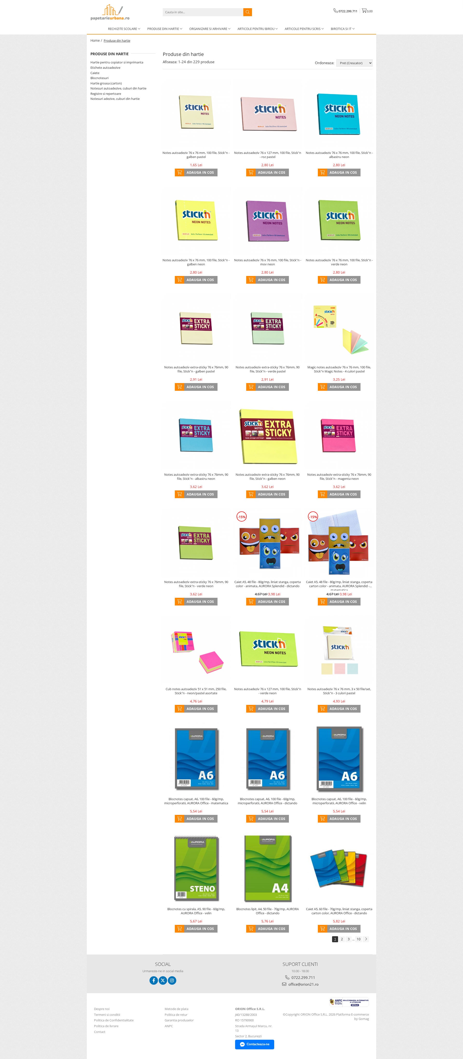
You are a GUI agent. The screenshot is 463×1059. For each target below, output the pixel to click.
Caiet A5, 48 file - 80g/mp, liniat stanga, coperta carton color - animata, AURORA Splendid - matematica (339, 585)
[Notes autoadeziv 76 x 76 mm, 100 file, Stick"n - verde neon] (339, 221)
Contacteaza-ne (258, 1044)
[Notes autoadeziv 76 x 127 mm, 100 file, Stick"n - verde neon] (268, 650)
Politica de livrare (106, 1026)
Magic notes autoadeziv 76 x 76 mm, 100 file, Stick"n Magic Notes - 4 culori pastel (339, 369)
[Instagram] (172, 980)
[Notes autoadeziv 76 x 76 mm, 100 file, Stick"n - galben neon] (196, 221)
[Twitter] (163, 980)
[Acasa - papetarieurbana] (114, 12)
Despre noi (101, 1009)
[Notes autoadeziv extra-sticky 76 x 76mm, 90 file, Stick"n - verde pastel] (268, 328)
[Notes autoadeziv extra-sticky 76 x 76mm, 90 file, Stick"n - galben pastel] (196, 328)
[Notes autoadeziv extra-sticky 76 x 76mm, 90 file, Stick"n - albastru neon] (196, 435)
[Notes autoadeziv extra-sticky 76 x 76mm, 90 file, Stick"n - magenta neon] (339, 435)
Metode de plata (176, 1009)
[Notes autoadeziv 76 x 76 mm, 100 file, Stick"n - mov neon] (268, 221)
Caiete (94, 73)
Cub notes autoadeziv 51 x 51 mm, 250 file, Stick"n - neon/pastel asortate (196, 691)
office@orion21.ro (303, 984)
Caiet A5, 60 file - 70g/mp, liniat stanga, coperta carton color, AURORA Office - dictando (339, 911)
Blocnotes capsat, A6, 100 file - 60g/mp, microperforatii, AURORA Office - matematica (196, 801)
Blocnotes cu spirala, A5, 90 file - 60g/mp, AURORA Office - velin (196, 911)
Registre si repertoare (105, 93)
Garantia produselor (179, 1020)
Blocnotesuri (99, 78)
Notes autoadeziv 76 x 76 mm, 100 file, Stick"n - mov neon (267, 262)
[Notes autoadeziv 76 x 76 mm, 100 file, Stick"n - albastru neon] (339, 114)
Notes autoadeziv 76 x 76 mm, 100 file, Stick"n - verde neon (339, 262)
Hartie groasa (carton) (106, 83)
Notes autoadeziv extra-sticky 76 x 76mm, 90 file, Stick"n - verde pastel (268, 369)
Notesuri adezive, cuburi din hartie (115, 98)
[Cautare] (247, 12)
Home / (96, 40)
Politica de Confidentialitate (114, 1020)
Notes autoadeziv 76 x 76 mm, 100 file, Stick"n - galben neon (196, 262)
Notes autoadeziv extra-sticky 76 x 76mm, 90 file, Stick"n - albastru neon (196, 477)
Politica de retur (176, 1014)
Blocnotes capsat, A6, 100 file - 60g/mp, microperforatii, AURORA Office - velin (339, 801)
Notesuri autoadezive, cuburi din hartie (118, 88)
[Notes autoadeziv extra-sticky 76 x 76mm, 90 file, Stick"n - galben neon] (268, 435)
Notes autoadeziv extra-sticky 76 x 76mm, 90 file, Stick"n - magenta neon (339, 477)
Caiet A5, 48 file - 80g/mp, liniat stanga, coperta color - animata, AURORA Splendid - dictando (267, 584)
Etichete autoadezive (105, 67)
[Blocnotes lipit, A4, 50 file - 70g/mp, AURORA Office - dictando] (268, 868)
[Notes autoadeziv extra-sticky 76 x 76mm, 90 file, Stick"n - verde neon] (196, 543)
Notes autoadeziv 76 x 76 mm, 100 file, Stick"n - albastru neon (339, 155)
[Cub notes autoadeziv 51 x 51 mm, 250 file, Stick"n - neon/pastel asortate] (196, 650)
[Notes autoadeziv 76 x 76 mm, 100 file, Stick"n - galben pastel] (196, 114)
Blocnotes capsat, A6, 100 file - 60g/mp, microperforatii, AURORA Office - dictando (267, 801)
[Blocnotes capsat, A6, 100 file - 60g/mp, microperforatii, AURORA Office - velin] (339, 758)
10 (359, 939)
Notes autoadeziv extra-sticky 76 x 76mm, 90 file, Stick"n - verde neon (196, 584)
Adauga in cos (200, 172)
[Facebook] (154, 980)
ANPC (169, 1026)
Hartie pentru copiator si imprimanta (116, 62)
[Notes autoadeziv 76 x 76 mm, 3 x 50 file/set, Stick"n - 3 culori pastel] (339, 650)
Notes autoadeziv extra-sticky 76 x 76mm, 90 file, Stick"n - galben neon (268, 477)
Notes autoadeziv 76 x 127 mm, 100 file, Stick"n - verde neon (267, 691)
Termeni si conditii (107, 1014)
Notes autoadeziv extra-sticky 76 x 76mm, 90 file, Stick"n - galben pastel (196, 369)
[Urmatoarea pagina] (366, 939)
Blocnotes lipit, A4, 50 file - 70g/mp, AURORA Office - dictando (267, 911)
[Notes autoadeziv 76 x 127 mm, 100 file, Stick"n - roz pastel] (268, 114)
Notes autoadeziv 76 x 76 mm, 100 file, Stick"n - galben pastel (196, 155)
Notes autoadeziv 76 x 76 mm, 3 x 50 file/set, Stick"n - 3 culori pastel (339, 691)
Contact (99, 1032)
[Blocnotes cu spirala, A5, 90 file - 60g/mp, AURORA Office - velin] (196, 868)
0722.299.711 (303, 977)
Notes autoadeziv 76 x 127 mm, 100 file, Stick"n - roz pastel (267, 155)
